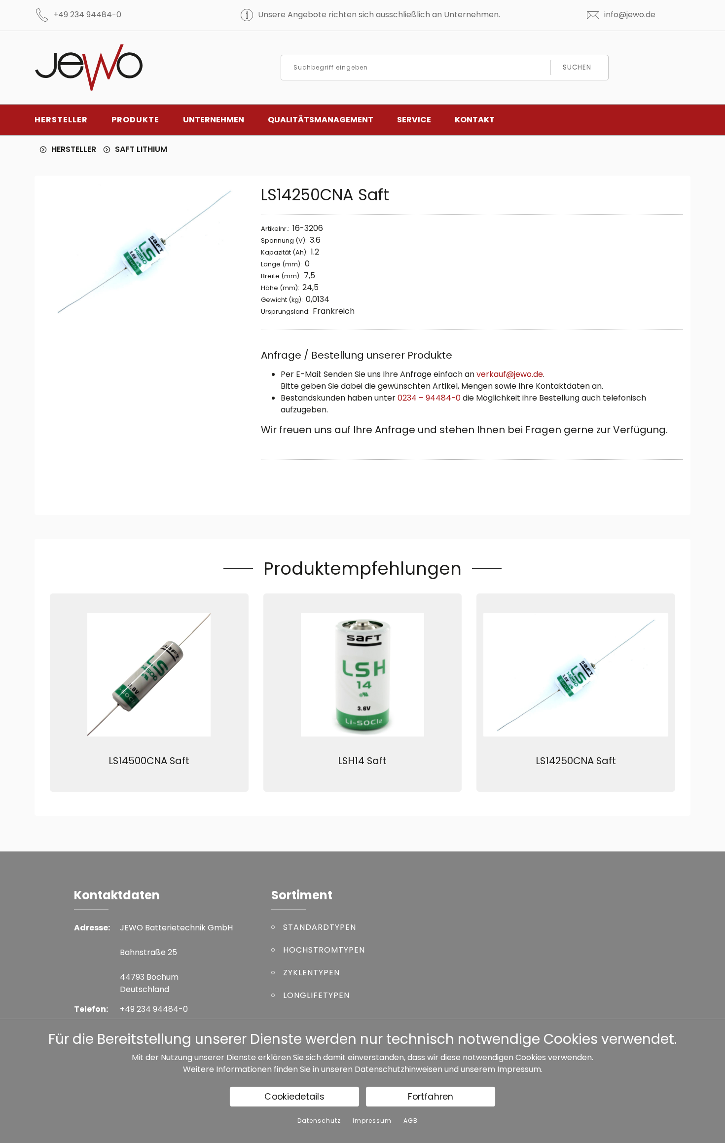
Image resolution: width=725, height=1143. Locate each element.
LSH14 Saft (362, 761)
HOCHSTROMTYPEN (324, 950)
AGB (410, 1121)
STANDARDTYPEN (319, 927)
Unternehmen (213, 119)
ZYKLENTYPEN (311, 972)
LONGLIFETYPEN (316, 995)
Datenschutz (319, 1121)
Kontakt (475, 119)
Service (414, 119)
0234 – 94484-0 (429, 398)
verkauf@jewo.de (509, 374)
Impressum (519, 1069)
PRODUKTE (135, 119)
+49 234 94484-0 (87, 14)
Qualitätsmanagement (320, 119)
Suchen (576, 67)
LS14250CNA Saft (576, 761)
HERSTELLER (61, 119)
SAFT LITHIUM (141, 149)
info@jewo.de (629, 14)
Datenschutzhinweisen (398, 1069)
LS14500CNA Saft (149, 761)
